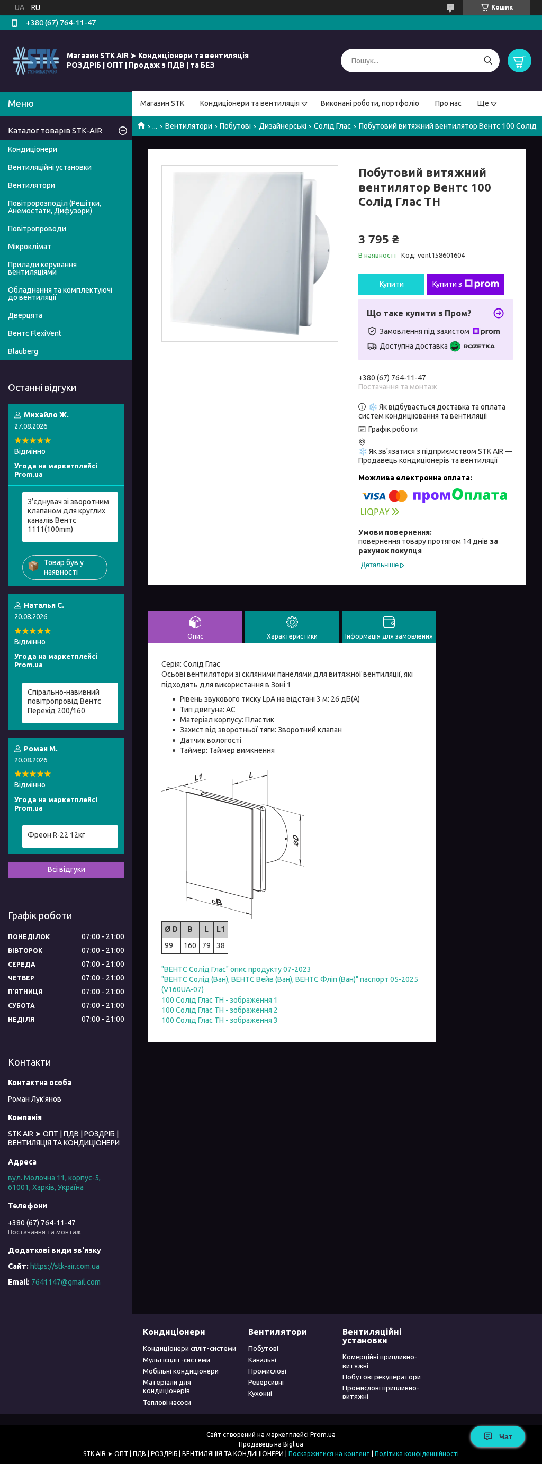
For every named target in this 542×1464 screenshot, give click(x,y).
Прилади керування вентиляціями (42, 268)
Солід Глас (332, 126)
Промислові (267, 1371)
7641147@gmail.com (66, 1282)
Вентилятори (188, 126)
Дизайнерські (282, 126)
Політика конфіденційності (417, 1453)
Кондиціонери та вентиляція (250, 103)
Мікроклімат (29, 246)
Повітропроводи (37, 228)
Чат (505, 1436)
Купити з (447, 284)
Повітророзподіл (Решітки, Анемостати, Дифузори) (54, 207)
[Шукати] (488, 60)
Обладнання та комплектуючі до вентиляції (60, 294)
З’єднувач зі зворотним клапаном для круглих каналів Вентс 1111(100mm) (68, 515)
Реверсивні (266, 1382)
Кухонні (260, 1393)
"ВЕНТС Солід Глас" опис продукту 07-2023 (236, 969)
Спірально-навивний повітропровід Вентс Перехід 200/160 (64, 701)
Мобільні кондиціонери (181, 1371)
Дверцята (25, 315)
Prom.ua (323, 1434)
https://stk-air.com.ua (65, 1266)
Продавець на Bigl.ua (271, 1444)
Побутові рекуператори (381, 1376)
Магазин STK (162, 103)
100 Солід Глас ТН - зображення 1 (219, 1000)
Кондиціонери (32, 149)
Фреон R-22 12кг (56, 835)
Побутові (235, 126)
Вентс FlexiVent (34, 333)
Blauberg (23, 351)
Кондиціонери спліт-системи (189, 1348)
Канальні (262, 1359)
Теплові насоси (167, 1402)
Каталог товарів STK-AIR (55, 130)
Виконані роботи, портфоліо (370, 103)
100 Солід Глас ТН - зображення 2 (219, 1010)
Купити (392, 284)
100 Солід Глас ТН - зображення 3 (219, 1020)
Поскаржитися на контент (329, 1453)
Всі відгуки (66, 869)
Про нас (448, 103)
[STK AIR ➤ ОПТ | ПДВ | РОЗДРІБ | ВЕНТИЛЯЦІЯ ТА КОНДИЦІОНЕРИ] (36, 60)
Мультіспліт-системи (176, 1359)
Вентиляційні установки (50, 167)
